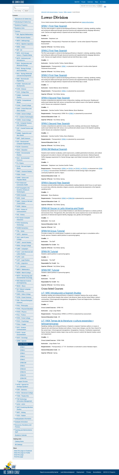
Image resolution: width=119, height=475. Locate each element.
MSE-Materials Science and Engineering (24, 282)
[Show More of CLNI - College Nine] (16, 92)
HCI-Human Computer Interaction (23, 219)
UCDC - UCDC (21, 404)
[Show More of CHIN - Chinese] (16, 89)
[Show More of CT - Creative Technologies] (16, 116)
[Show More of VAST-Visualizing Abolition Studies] (16, 407)
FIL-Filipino (20, 163)
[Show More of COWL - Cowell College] (16, 105)
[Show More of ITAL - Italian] (16, 231)
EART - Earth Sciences (23, 138)
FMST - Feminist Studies (24, 171)
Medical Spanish (54, 149)
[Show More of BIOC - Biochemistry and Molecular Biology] (16, 63)
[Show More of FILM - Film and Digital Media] (16, 166)
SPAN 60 (23, 369)
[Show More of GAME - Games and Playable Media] (16, 177)
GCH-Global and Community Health (22, 184)
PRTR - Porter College (23, 318)
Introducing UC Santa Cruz (23, 22)
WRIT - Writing (21, 412)
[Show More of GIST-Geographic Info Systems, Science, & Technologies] (16, 187)
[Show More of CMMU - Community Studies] (16, 95)
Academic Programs (21, 25)
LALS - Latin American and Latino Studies (25, 253)
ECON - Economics (22, 147)
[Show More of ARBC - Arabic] (16, 46)
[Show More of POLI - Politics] (16, 315)
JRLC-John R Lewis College (23, 238)
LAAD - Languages (22, 249)
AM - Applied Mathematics (25, 34)
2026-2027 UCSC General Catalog (49, 12)
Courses (17, 31)
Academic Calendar (21, 435)
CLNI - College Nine (23, 92)
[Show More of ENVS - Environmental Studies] (16, 152)
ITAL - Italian (20, 231)
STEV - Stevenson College (25, 393)
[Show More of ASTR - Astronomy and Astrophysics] (16, 58)
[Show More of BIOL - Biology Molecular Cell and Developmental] (16, 73)
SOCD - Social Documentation (21, 333)
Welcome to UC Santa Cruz (23, 19)
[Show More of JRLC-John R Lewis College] (16, 237)
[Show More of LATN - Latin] (16, 257)
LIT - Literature (21, 266)
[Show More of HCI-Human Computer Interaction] (16, 217)
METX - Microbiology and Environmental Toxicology (24, 277)
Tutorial (49, 251)
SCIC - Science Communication (21, 328)
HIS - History (21, 214)
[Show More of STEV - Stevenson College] (16, 392)
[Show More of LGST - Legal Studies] (16, 260)
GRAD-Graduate (21, 195)
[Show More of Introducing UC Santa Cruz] (14, 21)
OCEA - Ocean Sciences (24, 297)
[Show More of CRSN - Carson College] (16, 113)
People (83, 2)
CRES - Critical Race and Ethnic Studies (24, 109)
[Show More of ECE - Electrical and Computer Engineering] (16, 141)
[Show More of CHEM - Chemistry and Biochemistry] (16, 83)
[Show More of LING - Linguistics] (16, 263)
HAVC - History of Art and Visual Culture (24, 202)
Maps (96, 2)
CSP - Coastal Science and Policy (25, 129)
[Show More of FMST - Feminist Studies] (16, 171)
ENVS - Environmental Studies (23, 154)
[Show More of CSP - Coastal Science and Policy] (16, 128)
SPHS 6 (84, 168)
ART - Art (19, 50)
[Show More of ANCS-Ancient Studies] (16, 37)
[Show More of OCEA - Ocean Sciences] (16, 297)
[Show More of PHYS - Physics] (16, 311)
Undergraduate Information (23, 419)
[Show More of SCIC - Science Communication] (16, 327)
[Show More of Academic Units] (14, 28)
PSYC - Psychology (23, 321)
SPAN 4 (22, 356)
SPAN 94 (23, 372)
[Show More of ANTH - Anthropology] (16, 40)
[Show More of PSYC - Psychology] (16, 321)
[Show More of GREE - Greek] (16, 198)
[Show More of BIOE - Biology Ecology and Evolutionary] (16, 68)
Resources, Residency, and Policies (23, 426)
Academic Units (19, 28)
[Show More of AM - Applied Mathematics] (16, 34)
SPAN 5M (23, 363)
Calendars (90, 2)
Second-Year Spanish (55, 98)
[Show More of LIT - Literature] (16, 266)
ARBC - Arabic (21, 47)
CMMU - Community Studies (23, 96)
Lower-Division (23, 344)
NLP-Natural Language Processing (23, 290)
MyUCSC (77, 2)
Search (26, 10)
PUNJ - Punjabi (21, 324)
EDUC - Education (22, 150)
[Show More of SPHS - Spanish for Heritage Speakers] (16, 384)
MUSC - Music (21, 286)
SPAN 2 (22, 350)
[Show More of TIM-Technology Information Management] (16, 399)
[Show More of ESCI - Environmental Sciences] (16, 158)
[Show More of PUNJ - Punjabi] (16, 324)
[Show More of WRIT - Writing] (16, 412)
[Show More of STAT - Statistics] (16, 389)
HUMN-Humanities (22, 228)
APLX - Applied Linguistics (25, 44)
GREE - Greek (21, 198)
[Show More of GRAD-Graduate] (16, 195)
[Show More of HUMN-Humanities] (16, 228)
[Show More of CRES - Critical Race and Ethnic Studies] (16, 108)
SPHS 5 (77, 168)
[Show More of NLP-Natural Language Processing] (16, 289)
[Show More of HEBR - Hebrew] (16, 206)
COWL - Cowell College (24, 105)
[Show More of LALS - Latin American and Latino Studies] (16, 251)
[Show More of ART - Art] (16, 50)
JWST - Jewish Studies (24, 242)
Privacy (88, 472)
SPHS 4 (70, 168)
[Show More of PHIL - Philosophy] (16, 305)
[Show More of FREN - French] (16, 174)
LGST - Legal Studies (23, 260)
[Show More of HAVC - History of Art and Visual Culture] (16, 201)
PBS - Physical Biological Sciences (24, 301)
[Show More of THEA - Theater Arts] (16, 396)
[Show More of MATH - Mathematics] (16, 269)
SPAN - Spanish (21, 341)
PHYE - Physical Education (25, 309)
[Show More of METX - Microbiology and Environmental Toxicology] (16, 275)
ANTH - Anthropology (23, 41)
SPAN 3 (22, 353)
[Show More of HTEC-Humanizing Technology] (16, 222)
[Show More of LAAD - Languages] (16, 248)
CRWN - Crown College (24, 120)
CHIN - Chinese (21, 89)
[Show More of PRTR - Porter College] (16, 318)
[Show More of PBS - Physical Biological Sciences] (16, 300)
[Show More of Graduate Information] (14, 421)
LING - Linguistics (22, 263)
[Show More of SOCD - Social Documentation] (16, 332)
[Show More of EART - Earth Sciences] (16, 138)
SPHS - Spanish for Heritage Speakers (23, 385)
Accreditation (97, 472)
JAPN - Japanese (22, 234)
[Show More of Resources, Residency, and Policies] (14, 425)
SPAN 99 (23, 375)
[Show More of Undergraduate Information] (14, 418)
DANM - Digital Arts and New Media (24, 134)
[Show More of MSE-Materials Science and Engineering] (16, 280)
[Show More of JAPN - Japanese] (16, 234)
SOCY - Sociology (22, 338)
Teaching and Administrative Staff (23, 431)
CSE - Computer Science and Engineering (24, 124)
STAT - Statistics (22, 389)
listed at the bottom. (88, 22)
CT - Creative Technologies (25, 117)
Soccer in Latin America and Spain (62, 208)
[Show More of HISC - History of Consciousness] (16, 209)
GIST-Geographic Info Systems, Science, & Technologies (23, 190)
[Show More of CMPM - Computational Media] (16, 100)
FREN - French (21, 174)
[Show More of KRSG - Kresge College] (16, 245)
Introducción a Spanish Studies (61, 293)
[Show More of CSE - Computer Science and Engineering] (16, 123)
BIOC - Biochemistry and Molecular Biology (24, 64)
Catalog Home (19, 441)
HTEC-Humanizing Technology (22, 224)
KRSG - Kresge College (24, 245)
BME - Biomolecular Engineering (23, 80)
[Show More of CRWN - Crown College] (16, 120)
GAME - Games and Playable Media (22, 179)
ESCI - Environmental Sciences (23, 159)
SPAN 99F (23, 378)
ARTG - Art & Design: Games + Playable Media (24, 54)
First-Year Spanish (54, 26)
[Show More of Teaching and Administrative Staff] (14, 430)
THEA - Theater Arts (23, 396)
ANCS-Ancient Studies (23, 37)
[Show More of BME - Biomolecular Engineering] (16, 78)
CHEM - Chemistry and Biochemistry (23, 85)
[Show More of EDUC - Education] (16, 149)
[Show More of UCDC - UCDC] (16, 404)
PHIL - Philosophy (22, 305)
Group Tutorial (53, 231)
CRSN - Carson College (24, 114)
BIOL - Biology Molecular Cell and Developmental (24, 74)
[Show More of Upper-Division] (17, 381)
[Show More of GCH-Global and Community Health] (16, 182)
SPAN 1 (22, 347)
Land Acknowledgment (67, 472)
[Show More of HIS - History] (16, 214)
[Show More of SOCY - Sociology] (16, 337)
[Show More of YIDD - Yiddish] (16, 415)
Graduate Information (21, 422)
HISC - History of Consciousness (22, 210)
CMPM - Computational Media (24, 101)
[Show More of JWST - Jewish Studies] (16, 242)
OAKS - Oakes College (23, 294)
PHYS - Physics (21, 312)
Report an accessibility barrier (49, 472)
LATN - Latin (20, 257)
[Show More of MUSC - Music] (16, 286)
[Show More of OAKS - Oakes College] (16, 294)
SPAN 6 (22, 366)
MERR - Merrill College (24, 272)
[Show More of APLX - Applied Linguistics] (16, 43)
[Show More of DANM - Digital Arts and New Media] (16, 133)
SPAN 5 (22, 359)
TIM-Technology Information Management (24, 400)
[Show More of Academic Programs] (14, 25)
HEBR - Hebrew (21, 206)
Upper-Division (23, 381)
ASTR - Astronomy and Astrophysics (23, 59)
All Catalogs (18, 444)
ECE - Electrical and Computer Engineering (23, 142)
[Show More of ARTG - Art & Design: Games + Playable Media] (16, 53)
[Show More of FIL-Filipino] (16, 163)
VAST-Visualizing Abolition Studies (25, 408)
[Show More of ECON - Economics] (16, 146)
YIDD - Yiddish (21, 415)
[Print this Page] (105, 7)
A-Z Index (103, 2)
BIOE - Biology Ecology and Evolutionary (24, 69)
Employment (80, 472)
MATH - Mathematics (23, 269)
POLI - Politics (21, 315)
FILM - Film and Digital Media (24, 167)
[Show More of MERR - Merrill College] (16, 272)
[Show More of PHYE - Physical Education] (16, 308)
